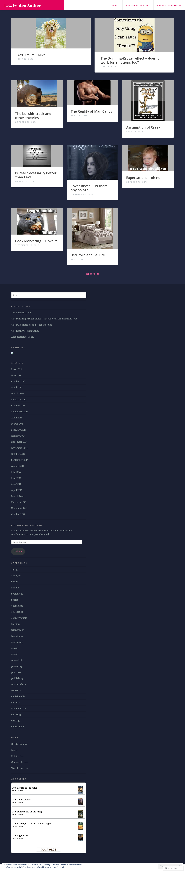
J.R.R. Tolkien (18, 791)
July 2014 (16, 472)
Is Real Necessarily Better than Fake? (35, 175)
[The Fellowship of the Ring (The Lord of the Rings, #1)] (80, 813)
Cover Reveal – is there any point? (89, 188)
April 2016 (16, 387)
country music (19, 618)
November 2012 (19, 508)
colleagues (17, 611)
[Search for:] (48, 295)
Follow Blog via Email (27, 525)
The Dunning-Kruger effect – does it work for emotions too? (130, 60)
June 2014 (16, 478)
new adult (16, 660)
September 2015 (19, 411)
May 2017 (16, 375)
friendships (17, 630)
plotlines (16, 672)
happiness (17, 636)
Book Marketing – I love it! (36, 241)
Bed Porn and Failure (88, 255)
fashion (15, 624)
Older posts (92, 274)
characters (17, 605)
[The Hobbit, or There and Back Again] (80, 825)
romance (16, 690)
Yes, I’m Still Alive (31, 55)
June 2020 (16, 369)
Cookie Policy (59, 867)
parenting (16, 666)
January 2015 (18, 435)
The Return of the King (24, 787)
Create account (19, 744)
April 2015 (16, 417)
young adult (17, 726)
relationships (18, 684)
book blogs (17, 593)
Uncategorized (19, 708)
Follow (18, 551)
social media (18, 696)
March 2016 (17, 393)
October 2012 (18, 514)
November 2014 (19, 448)
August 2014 (17, 466)
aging (14, 569)
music (14, 654)
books (14, 599)
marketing (17, 642)
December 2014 (19, 441)
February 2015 (18, 429)
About (115, 5)
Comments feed (19, 762)
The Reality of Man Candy (91, 111)
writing (15, 720)
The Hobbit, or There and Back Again (32, 823)
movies (15, 648)
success (15, 702)
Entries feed (17, 756)
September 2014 (19, 460)
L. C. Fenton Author (22, 5)
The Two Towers (21, 799)
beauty (14, 581)
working (16, 714)
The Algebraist (20, 835)
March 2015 (17, 423)
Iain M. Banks (18, 838)
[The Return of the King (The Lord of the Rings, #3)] (80, 790)
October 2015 (18, 405)
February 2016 (18, 399)
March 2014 (17, 496)
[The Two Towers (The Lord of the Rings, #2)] (80, 801)
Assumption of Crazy (143, 127)
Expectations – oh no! (143, 178)
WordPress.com (19, 768)
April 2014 (16, 490)
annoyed (16, 575)
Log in (14, 750)
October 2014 (18, 454)
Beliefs (15, 587)
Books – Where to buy (169, 5)
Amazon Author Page (138, 5)
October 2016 (18, 381)
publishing (17, 678)
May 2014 (16, 484)
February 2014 (18, 502)
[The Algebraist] (80, 837)
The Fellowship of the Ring (27, 811)
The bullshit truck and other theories (33, 116)
